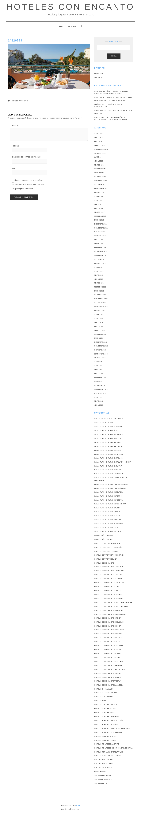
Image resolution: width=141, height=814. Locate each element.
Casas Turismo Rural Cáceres (107, 450)
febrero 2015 (100, 287)
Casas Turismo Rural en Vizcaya (108, 500)
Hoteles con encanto (104, 563)
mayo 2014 (98, 322)
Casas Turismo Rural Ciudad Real (109, 470)
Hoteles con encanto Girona (107, 649)
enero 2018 (99, 173)
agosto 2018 (99, 153)
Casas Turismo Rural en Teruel (108, 496)
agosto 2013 (99, 358)
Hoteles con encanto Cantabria (109, 598)
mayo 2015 (98, 275)
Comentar (14, 126)
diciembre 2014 (100, 295)
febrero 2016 (100, 247)
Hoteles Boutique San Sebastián (109, 555)
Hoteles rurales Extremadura (108, 732)
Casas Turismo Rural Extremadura (110, 504)
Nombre (15, 146)
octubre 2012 (100, 393)
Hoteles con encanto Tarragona (109, 669)
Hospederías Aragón (103, 535)
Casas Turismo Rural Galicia (107, 508)
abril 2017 (98, 208)
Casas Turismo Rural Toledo (107, 527)
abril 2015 (98, 279)
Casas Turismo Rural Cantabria (108, 454)
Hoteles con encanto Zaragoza (108, 685)
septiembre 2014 (101, 306)
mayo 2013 (98, 369)
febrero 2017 (100, 216)
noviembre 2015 (101, 255)
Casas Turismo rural (103, 422)
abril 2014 (98, 326)
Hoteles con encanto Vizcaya (107, 681)
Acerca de (98, 73)
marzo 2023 (99, 145)
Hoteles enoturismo (103, 697)
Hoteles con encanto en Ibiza (107, 626)
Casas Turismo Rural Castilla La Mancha (112, 462)
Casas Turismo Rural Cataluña (108, 466)
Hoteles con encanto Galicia (107, 642)
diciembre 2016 (100, 224)
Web (13, 168)
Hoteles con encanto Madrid (107, 657)
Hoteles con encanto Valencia (108, 677)
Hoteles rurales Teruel (105, 740)
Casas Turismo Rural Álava (106, 430)
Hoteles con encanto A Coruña (108, 567)
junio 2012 (98, 397)
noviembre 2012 (101, 389)
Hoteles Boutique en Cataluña (108, 547)
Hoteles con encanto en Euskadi (109, 622)
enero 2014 (99, 338)
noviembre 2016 (101, 228)
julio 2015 (98, 267)
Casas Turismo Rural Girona (107, 512)
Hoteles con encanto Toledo (107, 673)
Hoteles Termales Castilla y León (109, 752)
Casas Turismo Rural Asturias (107, 442)
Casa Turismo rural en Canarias (108, 419)
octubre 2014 (100, 302)
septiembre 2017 (101, 188)
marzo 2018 (99, 165)
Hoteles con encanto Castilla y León (111, 606)
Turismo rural (101, 783)
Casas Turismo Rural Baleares (108, 446)
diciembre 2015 (100, 251)
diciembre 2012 (100, 385)
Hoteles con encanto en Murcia (109, 634)
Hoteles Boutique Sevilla (105, 559)
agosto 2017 (99, 192)
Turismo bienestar (102, 775)
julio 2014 (98, 314)
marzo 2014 (99, 330)
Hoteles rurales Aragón (105, 705)
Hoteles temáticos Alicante (106, 744)
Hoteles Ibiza (100, 701)
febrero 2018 (100, 169)
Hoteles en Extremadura (105, 693)
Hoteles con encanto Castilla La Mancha (113, 602)
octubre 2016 (100, 232)
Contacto (72, 26)
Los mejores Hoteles (103, 764)
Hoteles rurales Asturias (105, 708)
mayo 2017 (98, 204)
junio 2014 (98, 318)
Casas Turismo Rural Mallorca (108, 519)
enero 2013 (99, 381)
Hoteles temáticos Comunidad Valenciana (113, 748)
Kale (78, 805)
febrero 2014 (100, 334)
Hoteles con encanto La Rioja (107, 653)
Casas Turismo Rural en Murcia (108, 492)
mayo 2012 (98, 401)
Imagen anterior (20, 101)
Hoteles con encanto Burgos (107, 590)
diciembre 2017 (100, 177)
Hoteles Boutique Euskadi (106, 551)
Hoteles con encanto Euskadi (107, 638)
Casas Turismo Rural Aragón (107, 438)
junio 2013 (98, 365)
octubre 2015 (100, 259)
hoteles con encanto (71, 6)
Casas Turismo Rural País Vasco (108, 523)
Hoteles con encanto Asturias (108, 579)
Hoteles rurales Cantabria (106, 716)
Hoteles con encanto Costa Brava (109, 614)
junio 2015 (98, 271)
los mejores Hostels (103, 760)
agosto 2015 (99, 263)
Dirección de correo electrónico (27, 157)
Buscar (113, 56)
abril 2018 (98, 161)
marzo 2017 (99, 212)
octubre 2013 (100, 350)
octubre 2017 (100, 184)
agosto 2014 (99, 310)
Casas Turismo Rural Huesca (107, 516)
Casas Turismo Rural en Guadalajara (111, 484)
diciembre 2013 (100, 342)
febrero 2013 (100, 377)
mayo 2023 (98, 137)
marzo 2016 (99, 244)
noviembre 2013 (101, 346)
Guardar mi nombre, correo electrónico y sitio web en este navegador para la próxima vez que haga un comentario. (28, 184)
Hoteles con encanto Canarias (108, 594)
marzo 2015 (99, 283)
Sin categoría (100, 771)
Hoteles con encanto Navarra (108, 665)
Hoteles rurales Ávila (104, 712)
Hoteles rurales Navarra (105, 736)
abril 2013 (98, 373)
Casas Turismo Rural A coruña (108, 426)
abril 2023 (98, 141)
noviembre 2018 (101, 149)
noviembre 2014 (101, 299)
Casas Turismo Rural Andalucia (108, 434)
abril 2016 (98, 240)
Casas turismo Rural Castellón (108, 458)
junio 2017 (98, 200)
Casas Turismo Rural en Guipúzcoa (110, 488)
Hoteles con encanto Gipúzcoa (108, 645)
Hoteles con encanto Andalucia (109, 571)
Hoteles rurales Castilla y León (108, 720)
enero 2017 (99, 220)
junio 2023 (98, 133)
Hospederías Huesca (103, 539)
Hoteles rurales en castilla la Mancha (112, 728)
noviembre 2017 (101, 181)
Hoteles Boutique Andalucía (107, 543)
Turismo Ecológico (103, 779)
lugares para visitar (103, 768)
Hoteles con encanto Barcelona (109, 582)
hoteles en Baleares (103, 689)
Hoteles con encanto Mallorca (108, 661)
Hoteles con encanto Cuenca (107, 618)
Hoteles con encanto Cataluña (108, 610)
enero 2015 (99, 291)
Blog (61, 26)
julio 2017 (98, 196)
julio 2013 (98, 362)
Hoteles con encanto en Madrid (109, 630)
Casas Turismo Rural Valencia (107, 531)
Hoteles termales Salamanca (107, 756)
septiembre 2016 (101, 236)
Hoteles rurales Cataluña (106, 724)
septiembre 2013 (101, 354)
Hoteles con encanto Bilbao (107, 586)
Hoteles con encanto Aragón (108, 575)
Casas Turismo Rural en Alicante (109, 474)
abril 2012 (98, 405)
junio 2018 (98, 157)
